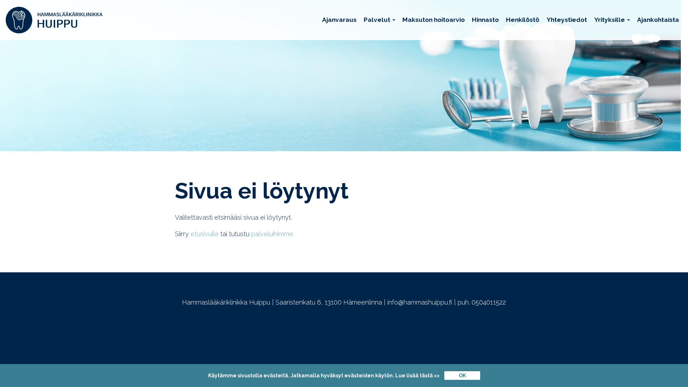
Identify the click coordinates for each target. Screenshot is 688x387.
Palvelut (378, 19)
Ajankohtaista (658, 19)
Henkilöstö (522, 19)
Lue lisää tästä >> (417, 375)
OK (462, 375)
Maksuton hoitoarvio (433, 19)
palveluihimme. (273, 234)
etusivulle (205, 234)
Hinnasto (485, 19)
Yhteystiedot (566, 19)
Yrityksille (610, 19)
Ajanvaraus (339, 19)
